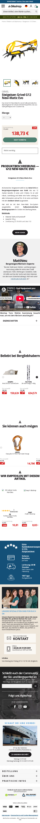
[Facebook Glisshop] (14, 707)
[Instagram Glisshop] (20, 707)
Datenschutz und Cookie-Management (24, 815)
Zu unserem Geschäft (20, 754)
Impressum (6, 815)
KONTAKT (20, 638)
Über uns (8, 776)
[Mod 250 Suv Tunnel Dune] (10, 373)
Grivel (5, 91)
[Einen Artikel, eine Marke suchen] (36, 12)
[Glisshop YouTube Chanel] (25, 707)
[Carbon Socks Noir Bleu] (10, 498)
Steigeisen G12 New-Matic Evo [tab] (20, 178)
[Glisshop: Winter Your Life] (14, 6)
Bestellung (10, 771)
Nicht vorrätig (20, 140)
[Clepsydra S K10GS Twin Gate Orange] (17, 443)
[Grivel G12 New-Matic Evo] (20, 50)
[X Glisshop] (30, 498)
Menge (5, 113)
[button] (20, 321)
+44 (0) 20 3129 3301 (18, 279)
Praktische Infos (14, 781)
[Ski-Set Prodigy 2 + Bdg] (28, 373)
